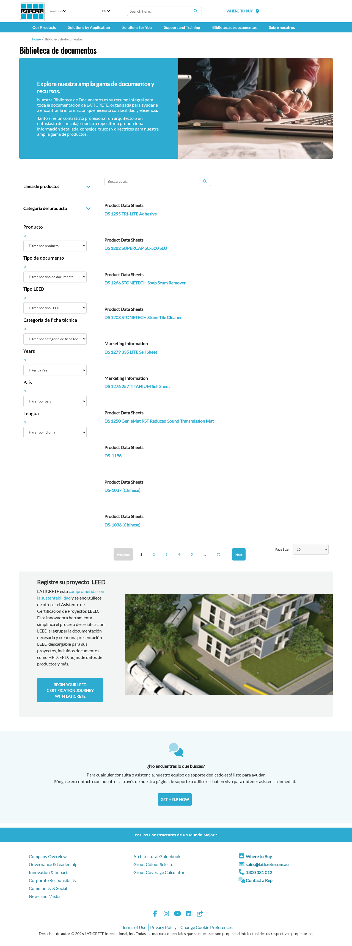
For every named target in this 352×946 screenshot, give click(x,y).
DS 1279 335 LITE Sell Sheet (131, 351)
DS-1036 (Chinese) (123, 524)
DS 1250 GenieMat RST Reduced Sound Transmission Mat (159, 420)
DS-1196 (113, 455)
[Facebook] (155, 914)
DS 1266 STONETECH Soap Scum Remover (145, 282)
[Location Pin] (257, 11)
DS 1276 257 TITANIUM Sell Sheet (137, 386)
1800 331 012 (259, 872)
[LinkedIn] (189, 914)
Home (36, 39)
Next (238, 555)
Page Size (281, 549)
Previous (123, 555)
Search (195, 11)
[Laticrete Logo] (32, 11)
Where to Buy (259, 856)
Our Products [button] (44, 27)
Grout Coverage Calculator (159, 872)
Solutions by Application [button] (89, 27)
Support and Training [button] (182, 27)
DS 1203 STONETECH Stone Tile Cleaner (143, 317)
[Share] (200, 914)
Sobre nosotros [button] (282, 27)
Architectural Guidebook (156, 856)
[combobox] (164, 11)
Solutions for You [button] (137, 27)
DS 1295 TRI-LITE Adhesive (131, 213)
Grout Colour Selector (154, 864)
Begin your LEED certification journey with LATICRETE (70, 690)
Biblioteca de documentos (234, 27)
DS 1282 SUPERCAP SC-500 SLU (136, 248)
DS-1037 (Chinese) (123, 490)
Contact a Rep (259, 880)
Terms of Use (134, 927)
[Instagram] (166, 914)
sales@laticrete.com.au (267, 864)
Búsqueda (204, 181)
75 (219, 554)
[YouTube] (177, 914)
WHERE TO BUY (240, 11)
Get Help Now (175, 799)
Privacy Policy (163, 927)
